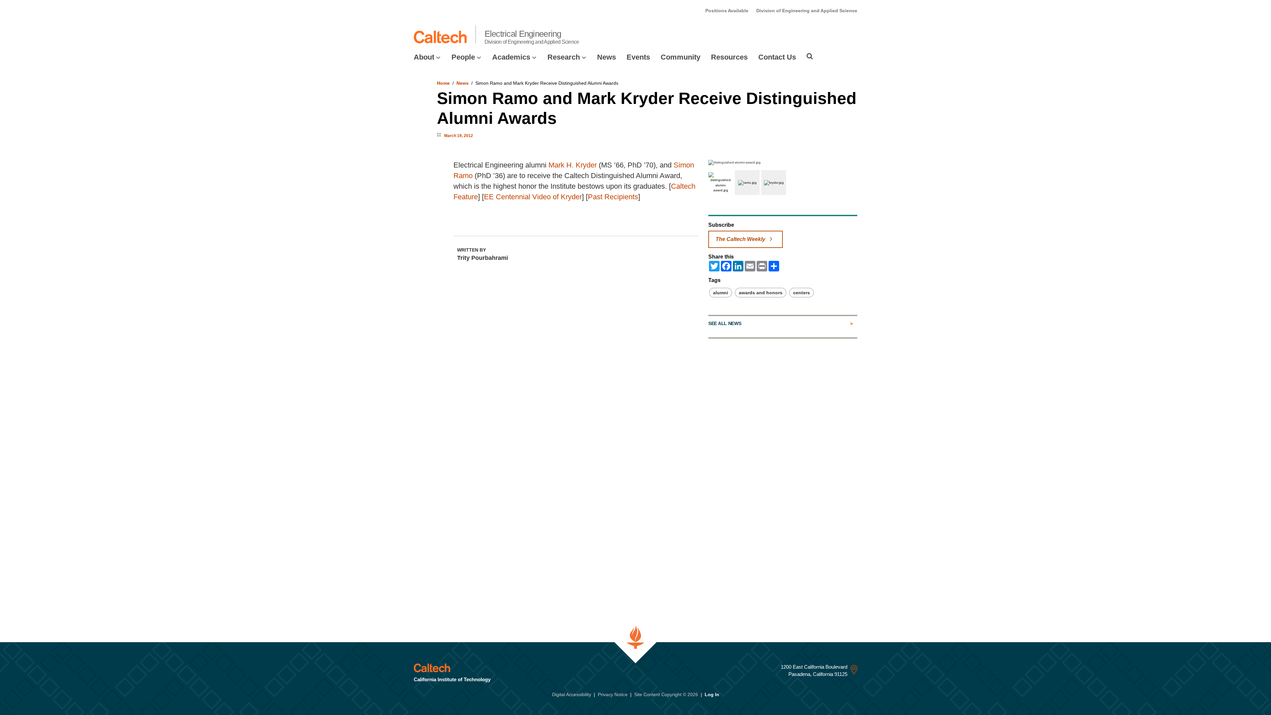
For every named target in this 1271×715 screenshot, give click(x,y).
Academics (511, 57)
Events (638, 57)
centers (801, 292)
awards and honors (760, 292)
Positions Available (726, 10)
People (463, 57)
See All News (724, 323)
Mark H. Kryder (572, 165)
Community (680, 57)
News (606, 57)
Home (443, 83)
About (424, 57)
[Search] (810, 56)
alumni (720, 292)
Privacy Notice (613, 694)
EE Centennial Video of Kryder (533, 197)
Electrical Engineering (532, 37)
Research (563, 57)
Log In (712, 694)
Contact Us (777, 57)
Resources (729, 57)
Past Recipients (613, 197)
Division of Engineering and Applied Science (806, 10)
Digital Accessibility (571, 694)
